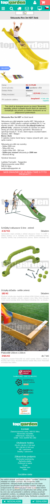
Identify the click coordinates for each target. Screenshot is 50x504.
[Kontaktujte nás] (29, 8)
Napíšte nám (25, 467)
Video (25, 469)
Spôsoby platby (25, 461)
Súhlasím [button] (41, 501)
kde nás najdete (45, 99)
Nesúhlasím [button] (14, 501)
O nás (25, 465)
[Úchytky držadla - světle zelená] (25, 264)
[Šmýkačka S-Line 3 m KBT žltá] (6, 77)
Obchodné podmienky (25, 459)
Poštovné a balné (25, 463)
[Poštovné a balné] (19, 8)
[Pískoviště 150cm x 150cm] (25, 327)
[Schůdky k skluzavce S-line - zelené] (25, 202)
